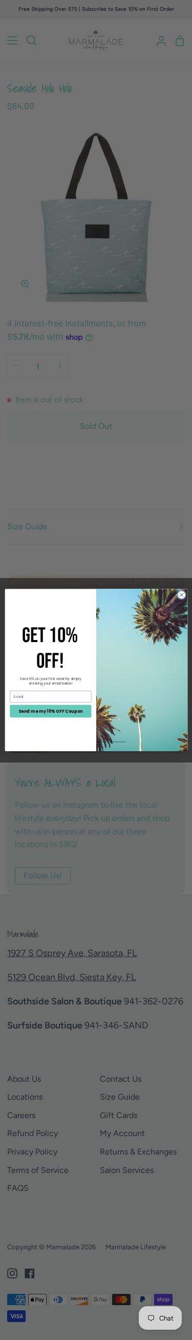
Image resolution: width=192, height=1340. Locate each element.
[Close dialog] (181, 595)
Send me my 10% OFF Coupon (50, 711)
